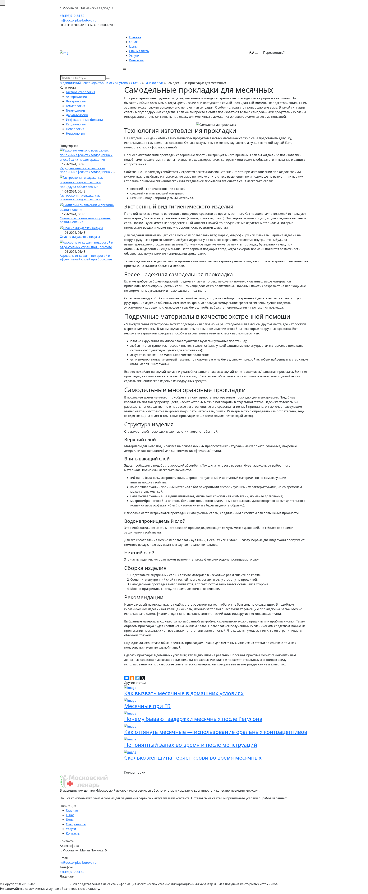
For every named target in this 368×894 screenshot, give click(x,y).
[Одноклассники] (132, 678)
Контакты (136, 60)
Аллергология (76, 97)
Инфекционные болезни (84, 120)
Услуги (134, 56)
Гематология (75, 106)
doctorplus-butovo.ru (53, 884)
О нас (133, 42)
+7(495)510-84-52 (72, 16)
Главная (135, 37)
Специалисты (139, 51)
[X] (142, 678)
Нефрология (75, 133)
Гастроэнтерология (80, 92)
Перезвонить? (274, 52)
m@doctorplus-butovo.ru (78, 20)
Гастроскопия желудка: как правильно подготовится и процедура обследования (80, 199)
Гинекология (154, 83)
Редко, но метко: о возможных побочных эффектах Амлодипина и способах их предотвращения (86, 172)
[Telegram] (137, 678)
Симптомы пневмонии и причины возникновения (85, 220)
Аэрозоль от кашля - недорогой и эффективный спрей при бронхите (86, 257)
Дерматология (77, 115)
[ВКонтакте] (126, 678)
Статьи (136, 83)
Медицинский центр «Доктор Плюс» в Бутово (94, 83)
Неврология (75, 129)
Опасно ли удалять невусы (80, 237)
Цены (133, 46)
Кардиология (76, 124)
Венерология (76, 101)
